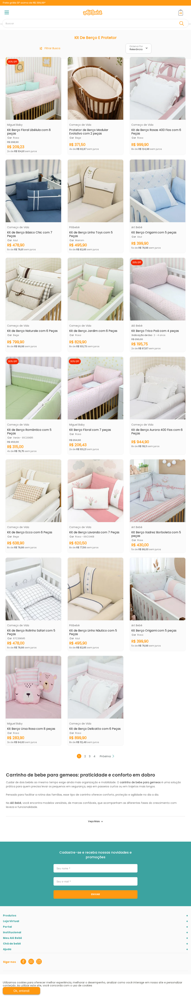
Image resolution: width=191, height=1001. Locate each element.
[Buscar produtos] (182, 23)
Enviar (95, 894)
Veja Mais (94, 821)
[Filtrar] (50, 49)
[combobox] (95, 23)
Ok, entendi (21, 991)
